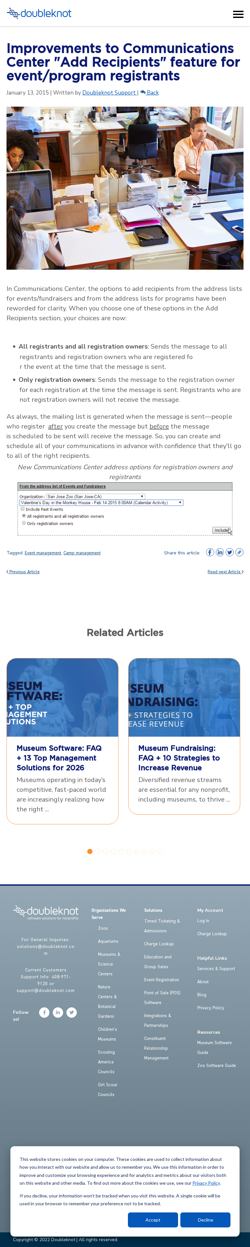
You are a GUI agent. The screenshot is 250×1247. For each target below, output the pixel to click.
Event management (43, 553)
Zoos (103, 928)
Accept (153, 1220)
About (203, 982)
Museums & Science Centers (109, 964)
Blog (201, 995)
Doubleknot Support (109, 93)
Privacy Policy (206, 1183)
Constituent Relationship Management (156, 1048)
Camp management (82, 553)
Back (152, 93)
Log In (203, 921)
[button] (89, 851)
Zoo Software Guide (216, 1065)
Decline (205, 1220)
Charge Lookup (159, 944)
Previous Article (24, 572)
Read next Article (225, 572)
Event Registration (161, 980)
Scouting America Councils (106, 1062)
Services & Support (216, 969)
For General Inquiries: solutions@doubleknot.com (46, 947)
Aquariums (108, 941)
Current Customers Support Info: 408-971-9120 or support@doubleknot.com (46, 980)
